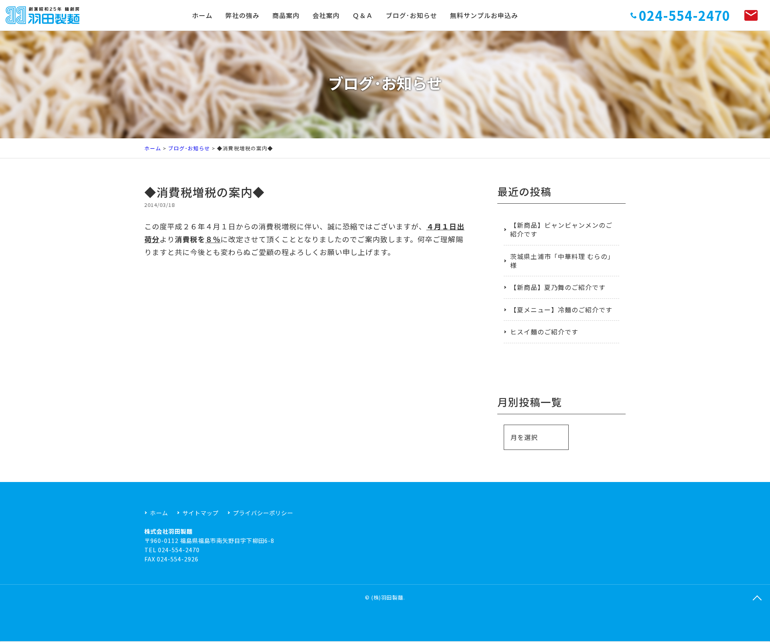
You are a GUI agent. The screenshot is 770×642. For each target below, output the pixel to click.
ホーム (202, 15)
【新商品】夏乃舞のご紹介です (558, 287)
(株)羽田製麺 (387, 597)
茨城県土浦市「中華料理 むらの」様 (560, 260)
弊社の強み (242, 15)
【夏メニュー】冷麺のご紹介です (561, 309)
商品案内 (286, 15)
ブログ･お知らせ (411, 15)
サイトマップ (200, 512)
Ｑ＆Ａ (363, 15)
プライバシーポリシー (263, 512)
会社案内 (326, 15)
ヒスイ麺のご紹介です (544, 331)
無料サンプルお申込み (484, 15)
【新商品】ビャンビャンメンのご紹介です (561, 229)
